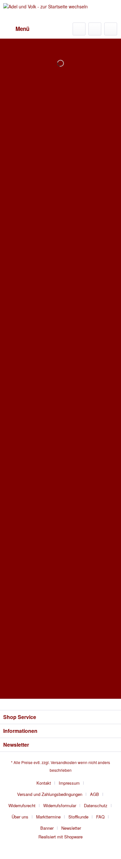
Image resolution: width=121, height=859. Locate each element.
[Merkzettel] (79, 29)
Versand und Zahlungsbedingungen (49, 794)
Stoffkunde (78, 817)
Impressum (69, 783)
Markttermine (48, 817)
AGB (94, 794)
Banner (47, 828)
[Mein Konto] (94, 29)
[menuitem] (16, 29)
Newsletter (71, 828)
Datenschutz (95, 805)
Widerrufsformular (59, 805)
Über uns (20, 817)
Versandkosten (64, 762)
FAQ (100, 817)
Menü (22, 29)
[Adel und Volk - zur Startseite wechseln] (45, 11)
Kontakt (43, 783)
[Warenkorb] (110, 29)
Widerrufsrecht (21, 805)
